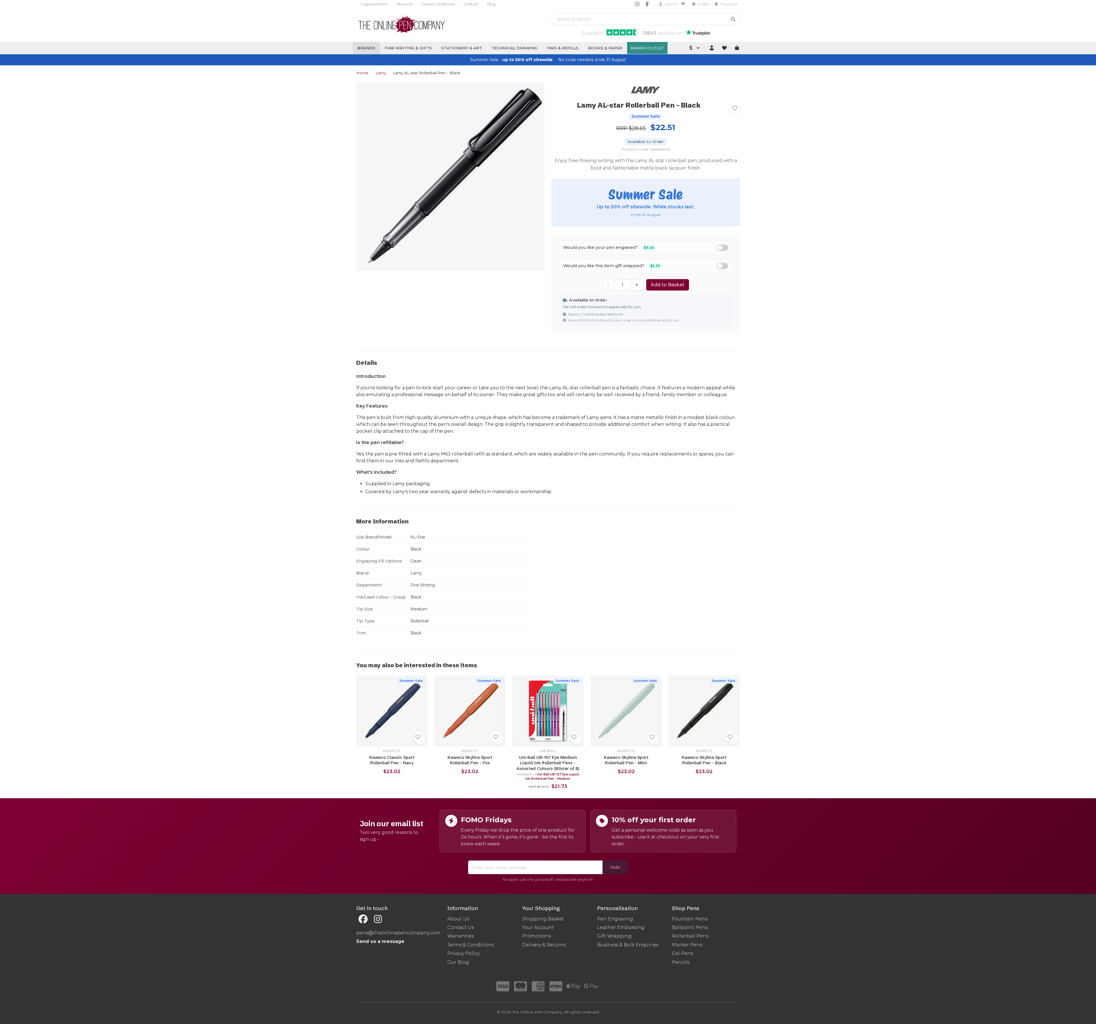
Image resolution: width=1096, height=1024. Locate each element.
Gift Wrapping (614, 936)
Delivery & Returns (438, 4)
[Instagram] (637, 4)
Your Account (538, 927)
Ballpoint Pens (690, 927)
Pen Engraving (615, 919)
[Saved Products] (684, 4)
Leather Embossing (620, 927)
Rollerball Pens (690, 936)
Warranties (460, 936)
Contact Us (460, 927)
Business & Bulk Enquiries (627, 945)
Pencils (680, 962)
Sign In (670, 4)
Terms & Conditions (470, 945)
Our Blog (458, 962)
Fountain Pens (689, 919)
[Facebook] (647, 4)
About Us (404, 4)
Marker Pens (687, 945)
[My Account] (711, 48)
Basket (703, 4)
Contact (471, 4)
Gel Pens (682, 953)
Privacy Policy (463, 953)
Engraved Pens (374, 4)
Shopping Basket (543, 919)
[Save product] (735, 108)
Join (615, 867)
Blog (491, 4)
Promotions (536, 936)
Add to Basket (667, 284)
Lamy (381, 72)
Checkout (729, 4)
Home (362, 72)
